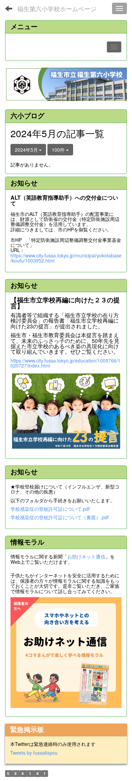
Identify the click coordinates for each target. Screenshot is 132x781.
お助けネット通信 (86, 556)
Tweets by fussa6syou (34, 752)
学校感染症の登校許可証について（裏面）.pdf (59, 517)
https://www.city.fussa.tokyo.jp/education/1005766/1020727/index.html (65, 363)
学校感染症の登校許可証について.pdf (50, 508)
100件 (59, 149)
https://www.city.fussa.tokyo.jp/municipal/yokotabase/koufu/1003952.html (66, 258)
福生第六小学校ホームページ (56, 8)
